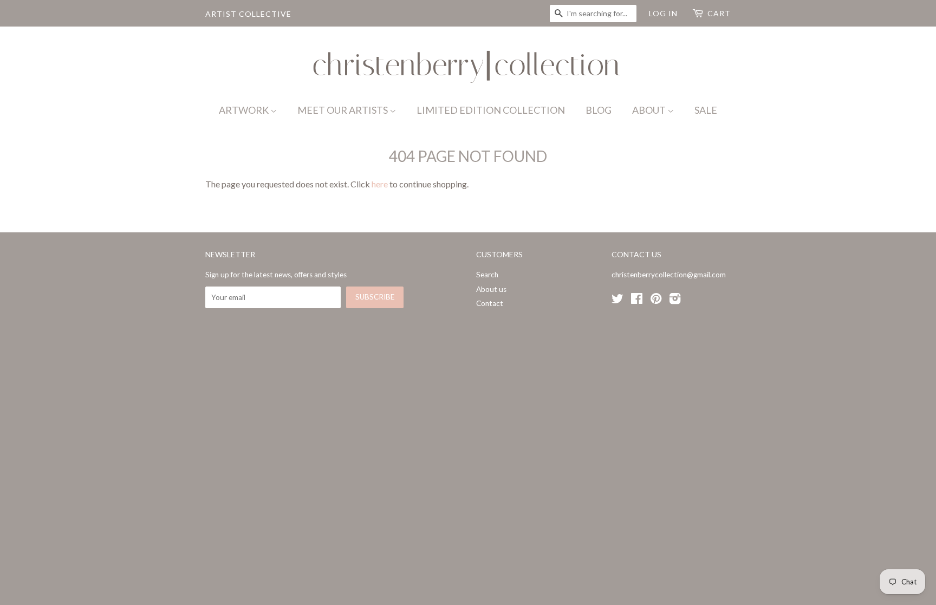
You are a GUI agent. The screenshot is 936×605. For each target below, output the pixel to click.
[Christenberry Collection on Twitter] (617, 300)
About (649, 110)
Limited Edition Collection (491, 110)
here (380, 184)
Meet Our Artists (343, 110)
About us (491, 289)
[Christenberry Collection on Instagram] (675, 300)
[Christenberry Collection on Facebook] (636, 300)
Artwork (244, 110)
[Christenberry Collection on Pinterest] (656, 300)
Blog (599, 110)
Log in (663, 13)
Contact (489, 303)
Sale (705, 110)
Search (487, 274)
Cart (719, 13)
